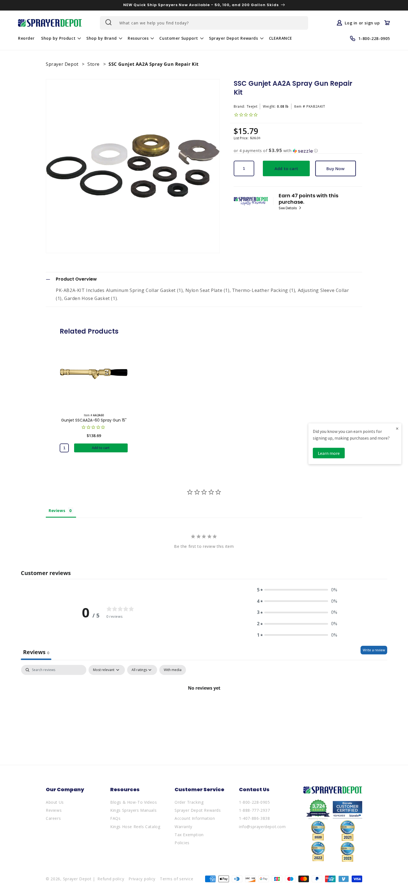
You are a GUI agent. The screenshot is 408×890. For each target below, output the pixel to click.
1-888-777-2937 (254, 810)
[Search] (108, 22)
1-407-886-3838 (254, 818)
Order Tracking (189, 802)
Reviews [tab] (57, 510)
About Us (55, 802)
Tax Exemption (189, 834)
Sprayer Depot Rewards (198, 810)
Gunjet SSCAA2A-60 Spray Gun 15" (94, 420)
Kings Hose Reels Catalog (135, 826)
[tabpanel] (204, 707)
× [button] (397, 428)
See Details (288, 208)
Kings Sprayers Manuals (133, 810)
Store (94, 64)
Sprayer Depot (63, 64)
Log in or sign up (362, 23)
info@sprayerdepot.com (262, 826)
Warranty (183, 826)
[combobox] (204, 23)
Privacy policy (142, 878)
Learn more (329, 453)
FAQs (115, 818)
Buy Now (335, 168)
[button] (60, 38)
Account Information (195, 818)
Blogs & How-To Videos (133, 802)
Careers (53, 818)
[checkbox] (172, 670)
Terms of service (176, 878)
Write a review (374, 650)
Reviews (54, 810)
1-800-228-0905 (254, 802)
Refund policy (110, 878)
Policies (182, 842)
